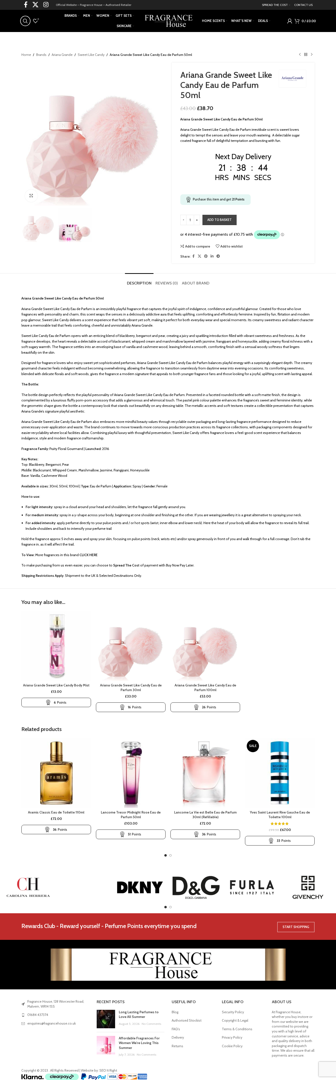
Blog (175, 1012)
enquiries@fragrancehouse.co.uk (51, 1023)
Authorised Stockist (186, 1020)
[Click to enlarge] (31, 196)
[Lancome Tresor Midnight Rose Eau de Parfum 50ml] (131, 773)
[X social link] (199, 256)
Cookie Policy (232, 1046)
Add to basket (219, 220)
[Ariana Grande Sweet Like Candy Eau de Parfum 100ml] (205, 646)
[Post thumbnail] (106, 1019)
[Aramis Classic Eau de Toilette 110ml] (56, 773)
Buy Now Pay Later (180, 565)
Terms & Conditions (237, 1029)
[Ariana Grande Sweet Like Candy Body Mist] (56, 646)
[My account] (289, 21)
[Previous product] (300, 55)
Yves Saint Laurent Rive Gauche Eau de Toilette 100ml (280, 814)
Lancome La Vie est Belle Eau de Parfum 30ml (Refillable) (205, 814)
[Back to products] (306, 55)
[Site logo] (168, 20)
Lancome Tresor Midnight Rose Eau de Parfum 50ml (131, 814)
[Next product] (312, 55)
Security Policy (233, 1012)
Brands (41, 54)
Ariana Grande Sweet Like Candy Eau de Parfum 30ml (131, 687)
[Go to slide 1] (165, 855)
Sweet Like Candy (91, 54)
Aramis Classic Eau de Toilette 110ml (56, 812)
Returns (177, 1046)
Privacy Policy (232, 1037)
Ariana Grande (62, 54)
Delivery (178, 1037)
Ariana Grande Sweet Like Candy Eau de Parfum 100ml (205, 687)
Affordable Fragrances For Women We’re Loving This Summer (139, 1043)
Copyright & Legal (235, 1020)
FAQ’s (176, 1029)
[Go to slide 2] (170, 855)
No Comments (151, 1024)
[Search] (25, 21)
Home (26, 54)
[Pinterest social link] (206, 256)
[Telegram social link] (218, 256)
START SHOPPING (296, 927)
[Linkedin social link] (212, 256)
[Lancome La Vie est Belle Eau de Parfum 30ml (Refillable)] (205, 773)
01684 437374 (37, 1015)
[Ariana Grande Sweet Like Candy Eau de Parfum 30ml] (131, 646)
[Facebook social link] (193, 256)
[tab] (139, 280)
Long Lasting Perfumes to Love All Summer (139, 1014)
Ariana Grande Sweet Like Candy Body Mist (56, 685)
